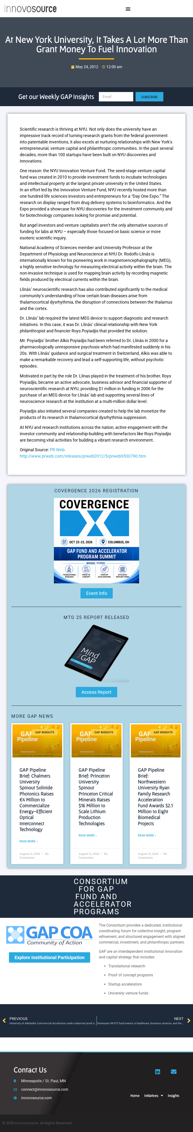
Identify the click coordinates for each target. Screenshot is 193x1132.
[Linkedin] (157, 1071)
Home (135, 1095)
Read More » (29, 841)
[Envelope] (173, 1071)
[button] (128, 9)
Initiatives (151, 1095)
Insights (173, 1095)
